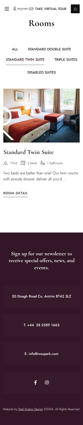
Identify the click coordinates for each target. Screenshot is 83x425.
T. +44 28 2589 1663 (41, 325)
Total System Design (30, 409)
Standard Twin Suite (28, 152)
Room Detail (15, 193)
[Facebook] (35, 382)
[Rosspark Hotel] (21, 9)
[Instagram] (47, 382)
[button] (32, 135)
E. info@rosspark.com (41, 353)
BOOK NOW (75, 8)
